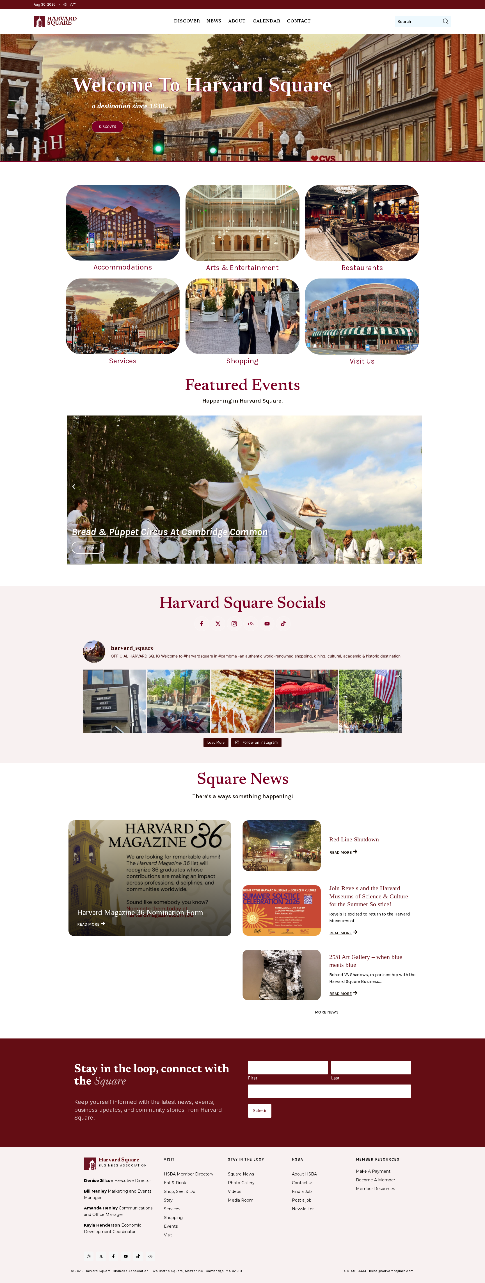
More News (326, 1012)
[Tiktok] (283, 623)
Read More (88, 924)
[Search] (445, 21)
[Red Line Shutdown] (281, 845)
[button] (73, 486)
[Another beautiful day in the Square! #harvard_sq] (370, 701)
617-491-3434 (355, 1271)
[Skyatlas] (250, 623)
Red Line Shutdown (354, 839)
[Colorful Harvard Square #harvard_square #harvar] (306, 701)
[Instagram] (88, 1256)
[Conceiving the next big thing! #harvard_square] (178, 701)
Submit (260, 1111)
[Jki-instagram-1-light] (234, 623)
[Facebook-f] (201, 623)
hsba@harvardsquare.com (391, 1271)
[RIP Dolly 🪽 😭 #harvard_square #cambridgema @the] (114, 701)
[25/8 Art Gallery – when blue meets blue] (281, 975)
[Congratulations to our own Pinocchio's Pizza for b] (242, 701)
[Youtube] (267, 623)
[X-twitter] (218, 623)
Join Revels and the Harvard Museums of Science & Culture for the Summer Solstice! (368, 896)
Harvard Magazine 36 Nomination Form (140, 912)
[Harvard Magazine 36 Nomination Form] (149, 878)
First (252, 1077)
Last (335, 1077)
